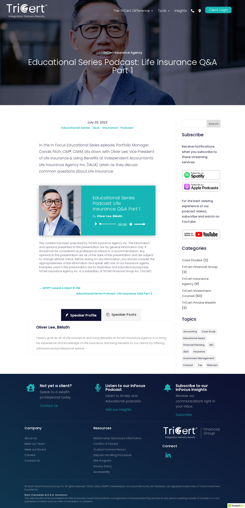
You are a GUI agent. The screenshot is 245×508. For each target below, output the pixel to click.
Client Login (218, 10)
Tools (162, 10)
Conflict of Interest (105, 444)
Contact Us (49, 405)
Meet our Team (34, 444)
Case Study (209, 331)
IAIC (211, 345)
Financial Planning (193, 345)
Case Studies (192, 260)
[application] (118, 224)
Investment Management (198, 358)
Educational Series (75, 128)
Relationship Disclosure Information (117, 438)
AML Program (102, 461)
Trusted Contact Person (109, 449)
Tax (200, 365)
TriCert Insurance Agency (122, 52)
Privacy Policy (102, 466)
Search (213, 124)
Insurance (110, 128)
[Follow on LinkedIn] (168, 455)
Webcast (212, 365)
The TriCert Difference (131, 10)
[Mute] (131, 224)
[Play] (96, 224)
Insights (180, 10)
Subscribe (184, 414)
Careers (29, 455)
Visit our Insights (118, 409)
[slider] (138, 224)
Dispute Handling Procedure (112, 455)
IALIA (96, 128)
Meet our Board (35, 449)
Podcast (126, 128)
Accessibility (101, 472)
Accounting (190, 331)
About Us (30, 438)
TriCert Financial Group (200, 267)
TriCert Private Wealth (199, 302)
